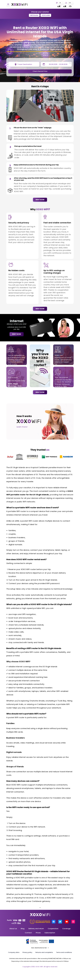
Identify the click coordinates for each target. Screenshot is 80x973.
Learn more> (22, 427)
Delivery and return (36, 928)
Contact (28, 933)
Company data (13, 952)
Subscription (50, 933)
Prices (38, 933)
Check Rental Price (40, 71)
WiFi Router (34, 15)
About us (13, 928)
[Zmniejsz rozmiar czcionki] (65, 6)
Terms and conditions (64, 952)
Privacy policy (27, 952)
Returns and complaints (44, 952)
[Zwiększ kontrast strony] (70, 6)
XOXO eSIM (46, 15)
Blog (22, 928)
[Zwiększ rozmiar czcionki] (59, 6)
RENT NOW (40, 200)
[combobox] (61, 3)
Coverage (66, 928)
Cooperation (53, 928)
